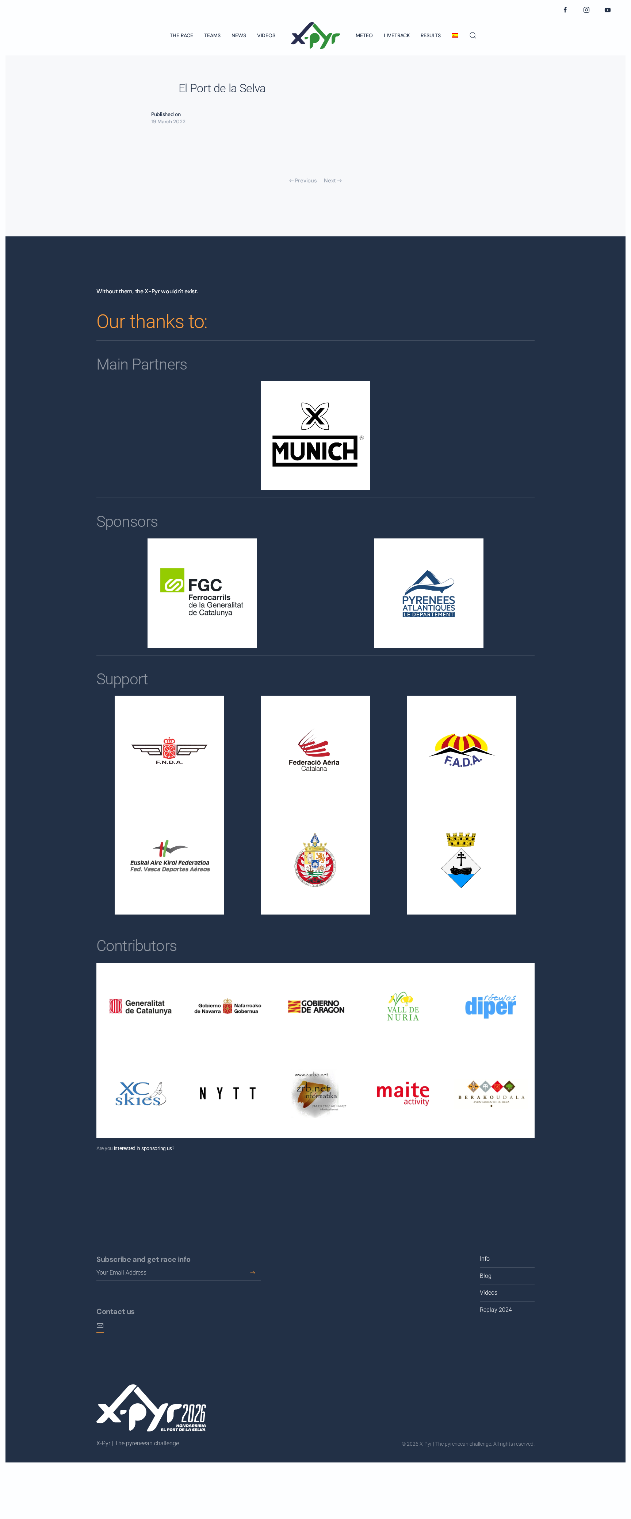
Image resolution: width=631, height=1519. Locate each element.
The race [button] (181, 35)
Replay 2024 (496, 1309)
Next (330, 180)
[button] (473, 35)
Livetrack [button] (397, 35)
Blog (486, 1275)
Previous (306, 180)
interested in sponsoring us (143, 1148)
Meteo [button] (364, 35)
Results (431, 35)
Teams (212, 35)
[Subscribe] (252, 1272)
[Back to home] (315, 35)
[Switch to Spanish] (455, 35)
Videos (266, 35)
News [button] (239, 35)
